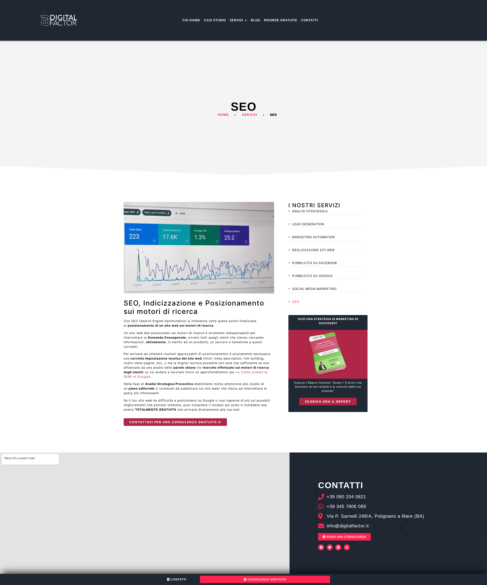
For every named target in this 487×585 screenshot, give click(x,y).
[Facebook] (321, 547)
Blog (255, 20)
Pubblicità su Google (312, 276)
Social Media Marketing (314, 289)
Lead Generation (308, 224)
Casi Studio (215, 20)
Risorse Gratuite (280, 20)
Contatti (309, 20)
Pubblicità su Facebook (314, 263)
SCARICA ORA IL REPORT (328, 401)
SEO (295, 301)
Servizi (236, 20)
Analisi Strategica (310, 211)
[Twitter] (330, 547)
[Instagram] (347, 547)
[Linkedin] (338, 547)
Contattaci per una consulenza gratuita (173, 422)
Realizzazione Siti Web (313, 250)
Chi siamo (191, 20)
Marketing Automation (313, 237)
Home (223, 115)
